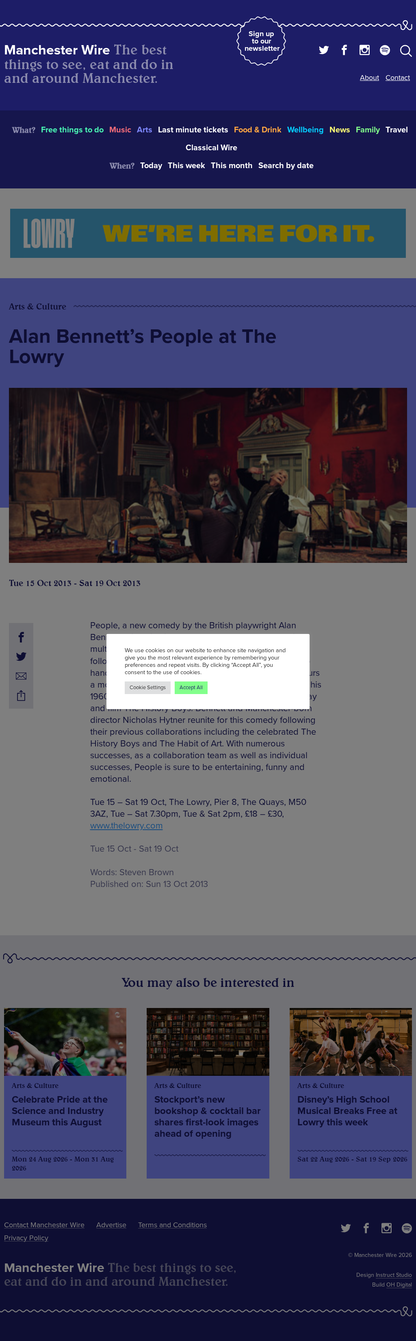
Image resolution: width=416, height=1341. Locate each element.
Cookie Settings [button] (148, 687)
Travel (397, 130)
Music (120, 130)
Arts (144, 130)
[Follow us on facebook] (344, 51)
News (339, 130)
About (369, 77)
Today (151, 166)
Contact (398, 77)
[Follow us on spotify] (385, 51)
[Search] (406, 52)
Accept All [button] (191, 687)
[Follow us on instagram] (365, 51)
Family (368, 130)
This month (232, 166)
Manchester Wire (57, 50)
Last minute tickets (193, 130)
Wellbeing (305, 130)
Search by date (286, 166)
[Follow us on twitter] (324, 51)
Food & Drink (258, 130)
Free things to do (72, 130)
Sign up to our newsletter (262, 41)
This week (186, 166)
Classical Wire (211, 148)
